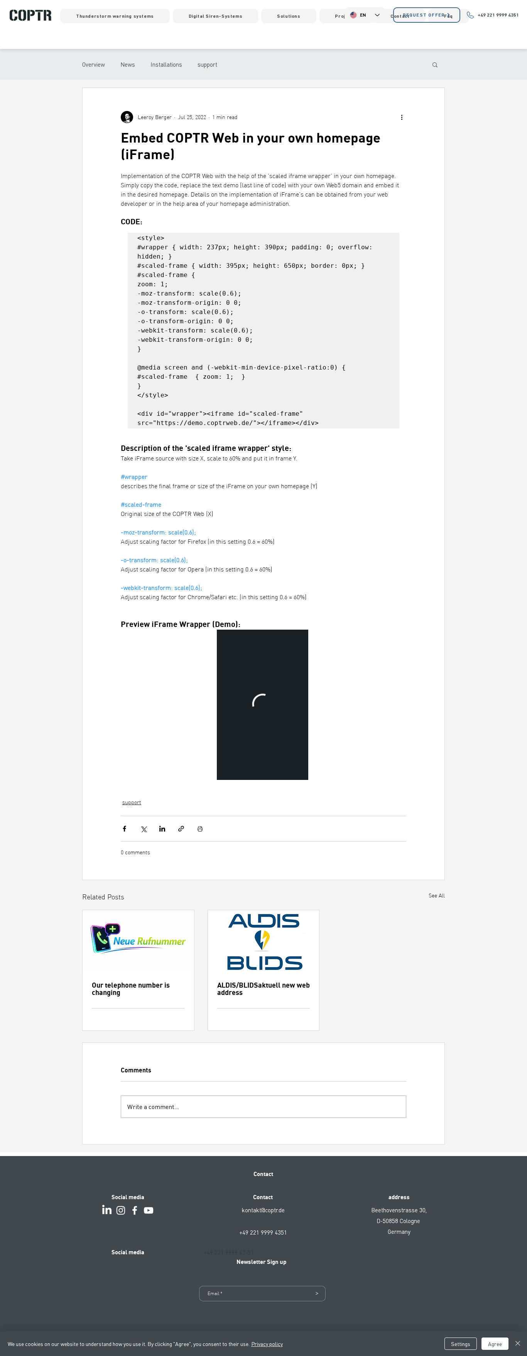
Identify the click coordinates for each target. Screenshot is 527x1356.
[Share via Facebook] (124, 828)
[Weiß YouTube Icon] (148, 1210)
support (207, 64)
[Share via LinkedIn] (162, 828)
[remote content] (264, 705)
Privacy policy (267, 1343)
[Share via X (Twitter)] (143, 828)
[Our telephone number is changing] (138, 941)
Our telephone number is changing (131, 989)
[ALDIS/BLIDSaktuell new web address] (263, 941)
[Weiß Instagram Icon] (121, 1210)
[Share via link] (181, 828)
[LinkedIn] (107, 1210)
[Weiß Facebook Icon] (134, 1210)
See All (437, 895)
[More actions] (401, 117)
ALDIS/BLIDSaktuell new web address (263, 989)
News (127, 64)
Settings (460, 1343)
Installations (166, 64)
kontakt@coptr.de (263, 1210)
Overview (93, 64)
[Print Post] (200, 828)
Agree (495, 1343)
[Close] (517, 1344)
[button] (435, 64)
